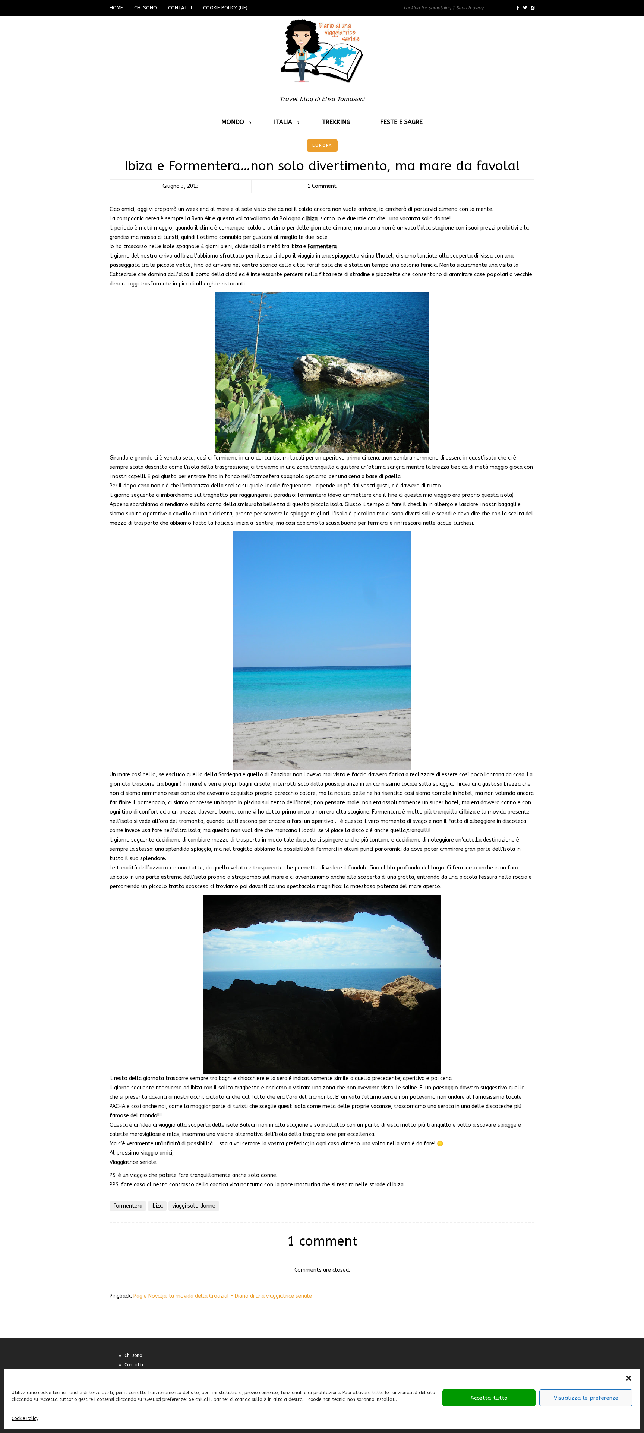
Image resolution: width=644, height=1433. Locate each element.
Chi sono (145, 7)
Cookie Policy (25, 1418)
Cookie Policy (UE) (225, 7)
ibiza (157, 1206)
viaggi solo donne (193, 1206)
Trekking (336, 122)
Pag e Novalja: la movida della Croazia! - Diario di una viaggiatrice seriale (222, 1296)
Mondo (232, 122)
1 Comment (322, 186)
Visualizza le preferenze (586, 1398)
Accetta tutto (489, 1398)
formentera (127, 1206)
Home (116, 7)
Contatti (180, 7)
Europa (322, 145)
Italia (283, 122)
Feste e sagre (401, 122)
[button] (628, 1378)
